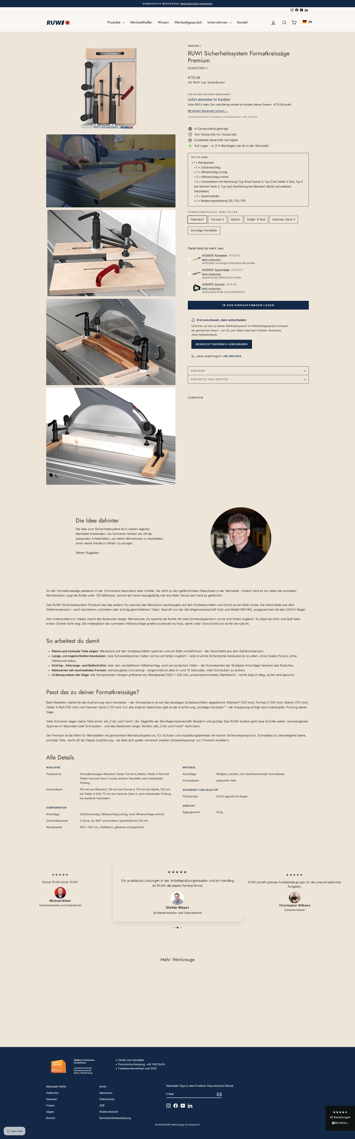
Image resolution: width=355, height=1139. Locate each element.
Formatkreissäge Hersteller (213, 212)
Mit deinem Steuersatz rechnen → (208, 110)
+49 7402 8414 (231, 356)
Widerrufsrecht (108, 1111)
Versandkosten (216, 82)
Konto (102, 1086)
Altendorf (197, 219)
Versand (198, 370)
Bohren (50, 1118)
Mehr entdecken (211, 259)
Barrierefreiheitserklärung (115, 1118)
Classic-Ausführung (99, 740)
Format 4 (217, 219)
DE (310, 22)
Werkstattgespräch (188, 22)
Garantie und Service (209, 379)
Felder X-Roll (256, 219)
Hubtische (52, 1092)
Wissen (163, 22)
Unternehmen (218, 22)
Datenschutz (107, 1099)
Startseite (193, 45)
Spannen (51, 1099)
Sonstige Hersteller (204, 230)
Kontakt (242, 22)
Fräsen (50, 1105)
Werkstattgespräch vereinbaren (222, 344)
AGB (102, 1105)
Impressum (105, 1092)
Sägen (50, 1111)
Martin (235, 219)
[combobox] (307, 22)
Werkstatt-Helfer (56, 1086)
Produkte (114, 22)
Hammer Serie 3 (283, 219)
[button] (340, 1118)
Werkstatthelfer (141, 22)
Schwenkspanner (182, 740)
